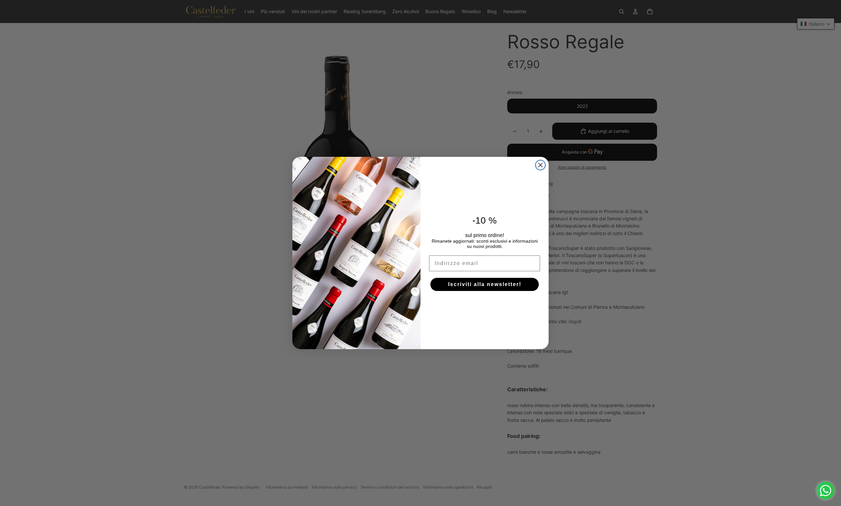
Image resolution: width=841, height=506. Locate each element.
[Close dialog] (540, 165)
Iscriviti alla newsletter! (484, 284)
